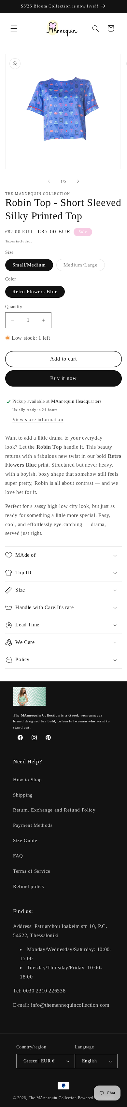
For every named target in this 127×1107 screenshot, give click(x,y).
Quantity (13, 306)
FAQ (18, 855)
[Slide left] (49, 181)
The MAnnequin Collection (53, 1098)
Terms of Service (31, 871)
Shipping (23, 795)
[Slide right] (78, 181)
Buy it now (63, 378)
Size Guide (25, 840)
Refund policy (29, 886)
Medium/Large (84, 266)
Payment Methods (32, 825)
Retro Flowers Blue (35, 291)
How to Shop (27, 779)
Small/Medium (29, 264)
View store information (38, 419)
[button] (13, 28)
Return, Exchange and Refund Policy (54, 810)
